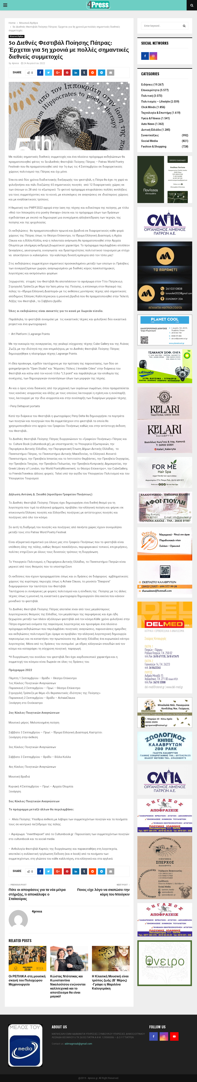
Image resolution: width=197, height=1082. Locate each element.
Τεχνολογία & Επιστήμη (156, 112)
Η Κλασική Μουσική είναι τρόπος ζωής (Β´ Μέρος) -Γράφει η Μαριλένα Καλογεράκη (110, 982)
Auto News (147, 123)
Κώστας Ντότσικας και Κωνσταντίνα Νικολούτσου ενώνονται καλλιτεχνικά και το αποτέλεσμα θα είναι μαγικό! (67, 986)
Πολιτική (147, 95)
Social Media (149, 140)
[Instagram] (164, 1036)
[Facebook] (153, 1036)
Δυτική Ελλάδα (151, 129)
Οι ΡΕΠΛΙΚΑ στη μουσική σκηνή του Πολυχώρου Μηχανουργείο (27, 980)
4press (15, 63)
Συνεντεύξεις (150, 135)
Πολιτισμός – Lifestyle (155, 101)
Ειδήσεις (147, 84)
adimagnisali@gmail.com (78, 1043)
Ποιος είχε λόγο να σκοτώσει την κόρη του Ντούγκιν (103, 892)
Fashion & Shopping (153, 146)
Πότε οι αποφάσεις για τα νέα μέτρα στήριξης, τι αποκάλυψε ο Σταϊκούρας (37, 894)
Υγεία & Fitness (150, 118)
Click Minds (148, 107)
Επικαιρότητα (150, 90)
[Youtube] (174, 1036)
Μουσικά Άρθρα (16, 36)
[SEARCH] (184, 26)
